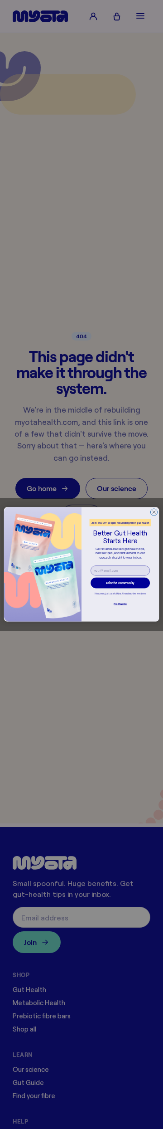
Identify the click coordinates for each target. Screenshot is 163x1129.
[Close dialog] (153, 512)
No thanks (120, 604)
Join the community (120, 583)
